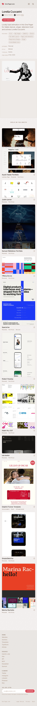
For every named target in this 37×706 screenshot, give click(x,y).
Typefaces (5, 644)
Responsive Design (14, 39)
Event (12, 509)
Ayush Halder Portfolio (10, 175)
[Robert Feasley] (18, 354)
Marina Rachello (8, 610)
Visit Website (7, 20)
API (3, 659)
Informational (20, 509)
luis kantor (6, 455)
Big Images (18, 33)
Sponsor (4, 666)
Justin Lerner (7, 200)
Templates (5, 642)
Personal (10, 46)
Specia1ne (5, 327)
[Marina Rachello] (18, 586)
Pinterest (4, 680)
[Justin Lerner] (18, 189)
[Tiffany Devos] (18, 265)
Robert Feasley (7, 379)
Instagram (5, 675)
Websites (4, 637)
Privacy (28, 701)
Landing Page (5, 177)
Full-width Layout (14, 36)
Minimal (10, 49)
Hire (3, 656)
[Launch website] (34, 175)
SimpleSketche (7, 558)
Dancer (32, 33)
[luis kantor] (18, 444)
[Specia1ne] (18, 303)
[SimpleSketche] (18, 534)
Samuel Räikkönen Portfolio (12, 251)
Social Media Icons (14, 42)
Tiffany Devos (7, 276)
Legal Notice (20, 701)
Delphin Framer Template (11, 507)
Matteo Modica (8, 15)
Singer (23, 39)
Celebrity (25, 33)
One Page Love (10, 4)
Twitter (4, 673)
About (33, 701)
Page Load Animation (27, 36)
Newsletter (5, 664)
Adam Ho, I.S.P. (7, 430)
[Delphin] (18, 482)
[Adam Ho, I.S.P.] (18, 406)
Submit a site (6, 654)
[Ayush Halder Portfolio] (18, 150)
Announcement (5, 509)
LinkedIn (4, 678)
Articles (4, 647)
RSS (3, 683)
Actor (10, 33)
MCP (3, 661)
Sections (4, 639)
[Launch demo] (34, 507)
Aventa (10, 52)
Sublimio (19, 15)
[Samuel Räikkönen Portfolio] (18, 226)
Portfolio (20, 177)
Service (18, 329)
